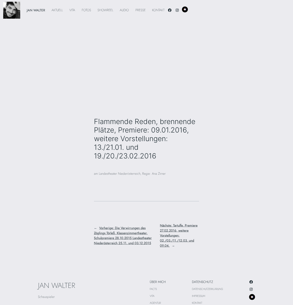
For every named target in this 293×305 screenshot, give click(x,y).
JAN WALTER (36, 10)
